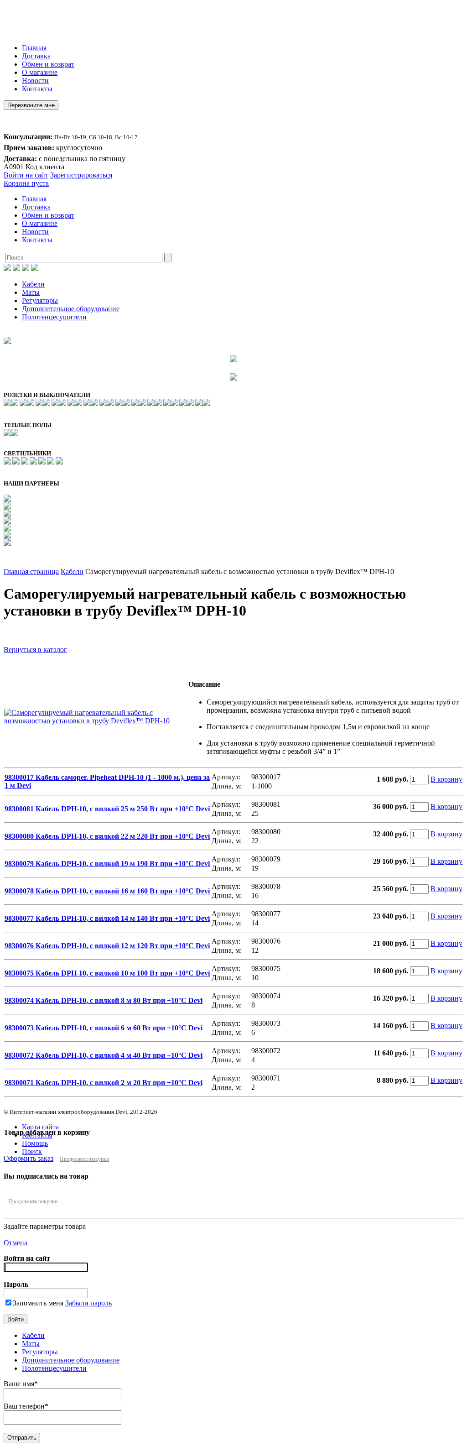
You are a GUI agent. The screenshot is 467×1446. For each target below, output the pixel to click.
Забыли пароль (88, 1303)
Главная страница (31, 571)
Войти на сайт (26, 175)
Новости (35, 80)
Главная (34, 48)
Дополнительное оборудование (70, 309)
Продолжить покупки (84, 1159)
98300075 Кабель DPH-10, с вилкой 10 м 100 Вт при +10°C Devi (107, 973)
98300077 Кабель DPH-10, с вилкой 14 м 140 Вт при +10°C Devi (107, 918)
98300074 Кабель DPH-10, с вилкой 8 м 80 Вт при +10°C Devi (103, 1000)
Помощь (35, 1143)
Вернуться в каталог (35, 649)
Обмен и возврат (48, 64)
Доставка (36, 56)
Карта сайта (40, 1127)
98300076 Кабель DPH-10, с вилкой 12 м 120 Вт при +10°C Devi (107, 946)
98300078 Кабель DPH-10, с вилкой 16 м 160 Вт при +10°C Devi (107, 891)
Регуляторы (40, 300)
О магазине (39, 72)
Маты (31, 292)
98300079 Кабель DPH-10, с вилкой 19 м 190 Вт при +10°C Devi (107, 863)
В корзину (446, 779)
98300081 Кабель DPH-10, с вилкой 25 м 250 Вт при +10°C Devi (107, 809)
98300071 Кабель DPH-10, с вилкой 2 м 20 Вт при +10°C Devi (103, 1082)
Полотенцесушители (54, 317)
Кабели (33, 284)
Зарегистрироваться (81, 175)
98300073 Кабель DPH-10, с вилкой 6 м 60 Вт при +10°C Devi (103, 1028)
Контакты (37, 89)
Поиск (32, 1151)
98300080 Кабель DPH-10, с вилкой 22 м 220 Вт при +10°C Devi (107, 836)
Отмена (15, 1243)
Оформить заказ (28, 1158)
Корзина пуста (26, 183)
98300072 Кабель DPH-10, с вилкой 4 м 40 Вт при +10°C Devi (103, 1055)
